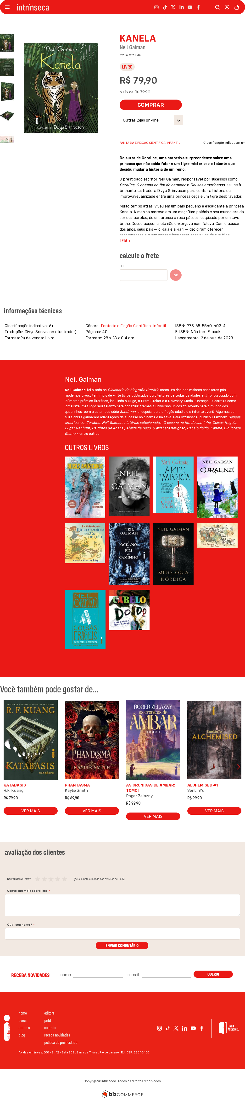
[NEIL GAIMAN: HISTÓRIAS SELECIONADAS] (129, 487)
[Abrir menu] (8, 7)
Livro (127, 67)
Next (238, 767)
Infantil (173, 142)
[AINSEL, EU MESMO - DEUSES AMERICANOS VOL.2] (85, 487)
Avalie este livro (130, 55)
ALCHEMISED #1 (202, 785)
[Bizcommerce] (122, 1094)
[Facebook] (201, 1028)
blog (22, 1035)
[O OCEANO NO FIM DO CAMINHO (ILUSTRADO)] (129, 554)
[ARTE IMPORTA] (173, 487)
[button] (9, 65)
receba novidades (57, 1035)
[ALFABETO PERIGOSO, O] (217, 554)
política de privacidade (60, 1042)
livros (23, 1020)
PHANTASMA (77, 785)
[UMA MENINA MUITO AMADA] (85, 554)
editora (49, 1013)
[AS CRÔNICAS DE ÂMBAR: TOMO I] (153, 741)
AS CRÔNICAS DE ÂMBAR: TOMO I (150, 787)
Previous (7, 767)
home (23, 1013)
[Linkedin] (184, 1028)
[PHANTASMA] (92, 741)
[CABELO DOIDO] (129, 621)
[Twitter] (175, 1028)
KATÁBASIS (15, 785)
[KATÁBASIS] (31, 741)
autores (24, 1027)
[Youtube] (193, 1028)
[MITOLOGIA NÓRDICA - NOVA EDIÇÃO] (173, 554)
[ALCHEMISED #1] (214, 741)
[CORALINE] (217, 487)
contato (50, 1027)
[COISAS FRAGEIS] (85, 621)
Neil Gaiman (132, 47)
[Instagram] (159, 1028)
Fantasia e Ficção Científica (143, 142)
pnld (47, 1020)
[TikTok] (168, 1028)
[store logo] (33, 7)
